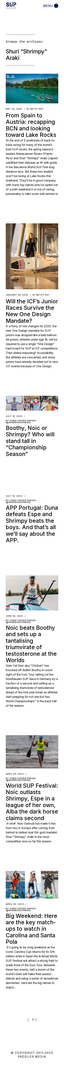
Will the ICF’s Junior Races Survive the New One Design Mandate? (32, 311)
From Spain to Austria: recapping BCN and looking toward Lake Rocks (31, 125)
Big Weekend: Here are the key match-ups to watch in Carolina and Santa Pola (31, 928)
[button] (32, 88)
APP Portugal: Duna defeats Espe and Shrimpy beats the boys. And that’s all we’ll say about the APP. (32, 523)
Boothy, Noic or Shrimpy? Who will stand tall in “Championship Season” (30, 440)
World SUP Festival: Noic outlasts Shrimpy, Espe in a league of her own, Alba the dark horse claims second (32, 801)
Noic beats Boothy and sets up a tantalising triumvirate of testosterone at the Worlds (31, 644)
